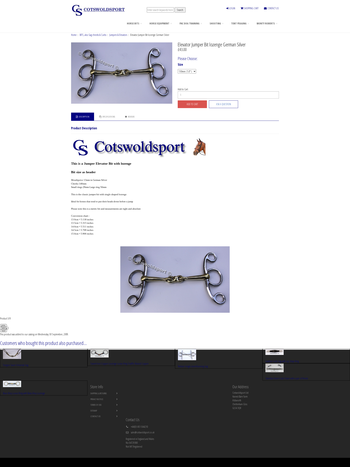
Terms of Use (96, 404)
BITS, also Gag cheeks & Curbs (93, 35)
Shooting (215, 23)
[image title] (121, 73)
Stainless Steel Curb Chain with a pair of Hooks (286, 378)
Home (74, 35)
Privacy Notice (96, 399)
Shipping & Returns (98, 393)
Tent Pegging (238, 23)
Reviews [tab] (131, 116)
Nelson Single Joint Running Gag (193, 366)
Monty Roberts (266, 23)
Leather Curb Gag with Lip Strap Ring (282, 361)
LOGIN (232, 8)
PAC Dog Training (189, 23)
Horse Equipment (159, 23)
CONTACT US (273, 8)
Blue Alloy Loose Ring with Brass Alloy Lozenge (24, 393)
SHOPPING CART (250, 8)
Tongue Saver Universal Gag (15, 365)
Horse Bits (133, 23)
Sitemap (93, 410)
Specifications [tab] (108, 116)
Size (180, 65)
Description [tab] (84, 116)
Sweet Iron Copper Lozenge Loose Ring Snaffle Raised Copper (119, 363)
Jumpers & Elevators (118, 35)
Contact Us (95, 416)
